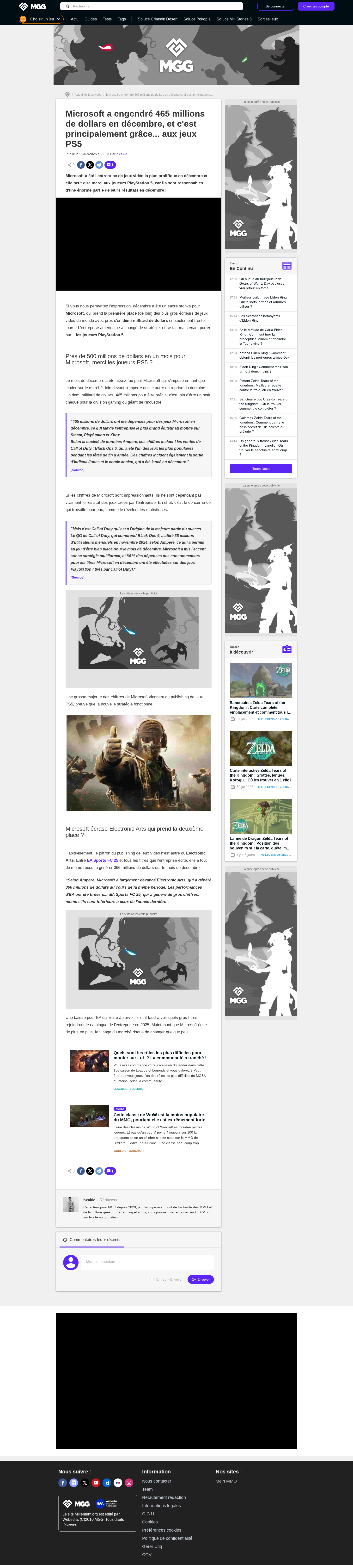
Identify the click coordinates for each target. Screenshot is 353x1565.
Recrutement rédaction (164, 1497)
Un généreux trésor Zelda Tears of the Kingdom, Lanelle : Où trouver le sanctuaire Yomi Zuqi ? (263, 447)
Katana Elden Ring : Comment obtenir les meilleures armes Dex (264, 355)
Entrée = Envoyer (169, 1279)
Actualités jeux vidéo (88, 94)
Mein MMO (226, 1481)
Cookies (150, 1522)
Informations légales (161, 1505)
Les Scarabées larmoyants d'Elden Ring (259, 318)
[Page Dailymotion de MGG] (107, 1482)
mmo (120, 1108)
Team (147, 1489)
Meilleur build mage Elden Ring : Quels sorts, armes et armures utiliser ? (264, 301)
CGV (147, 1554)
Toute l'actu (261, 469)
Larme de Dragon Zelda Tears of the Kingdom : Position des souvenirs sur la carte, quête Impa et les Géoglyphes (260, 843)
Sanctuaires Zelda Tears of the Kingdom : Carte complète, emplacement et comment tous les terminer (261, 708)
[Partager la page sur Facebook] (81, 165)
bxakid (122, 154)
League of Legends (128, 1088)
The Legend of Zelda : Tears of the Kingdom (291, 719)
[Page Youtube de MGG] (95, 1482)
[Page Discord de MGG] (73, 1482)
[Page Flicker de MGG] (118, 1482)
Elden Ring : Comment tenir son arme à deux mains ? (263, 369)
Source (77, 470)
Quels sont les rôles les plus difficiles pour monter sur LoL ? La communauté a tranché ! (160, 1055)
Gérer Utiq (152, 1546)
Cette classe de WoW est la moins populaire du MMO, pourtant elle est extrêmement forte (159, 1117)
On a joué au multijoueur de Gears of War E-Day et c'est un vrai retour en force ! (262, 283)
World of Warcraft (129, 1150)
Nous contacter (156, 1481)
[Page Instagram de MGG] (129, 1482)
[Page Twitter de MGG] (84, 1482)
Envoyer (203, 1279)
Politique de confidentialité (167, 1538)
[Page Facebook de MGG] (62, 1482)
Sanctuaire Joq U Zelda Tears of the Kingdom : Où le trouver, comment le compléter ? (263, 403)
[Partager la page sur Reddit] (99, 165)
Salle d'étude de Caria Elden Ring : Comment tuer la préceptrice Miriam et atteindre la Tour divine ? (262, 336)
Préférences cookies (161, 1530)
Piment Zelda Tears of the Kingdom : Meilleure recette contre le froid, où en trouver (261, 385)
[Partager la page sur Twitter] (90, 165)
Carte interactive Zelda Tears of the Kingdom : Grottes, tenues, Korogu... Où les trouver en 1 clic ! (260, 775)
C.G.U (148, 1513)
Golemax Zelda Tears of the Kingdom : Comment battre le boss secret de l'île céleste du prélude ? (261, 424)
